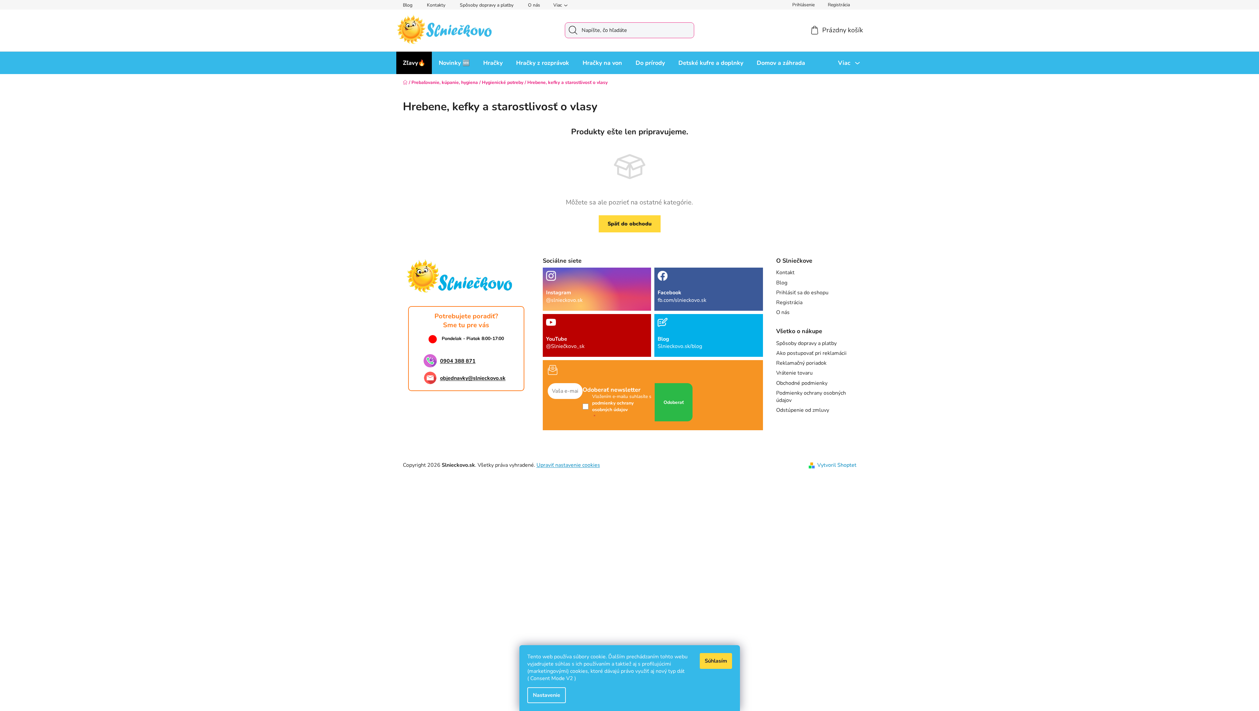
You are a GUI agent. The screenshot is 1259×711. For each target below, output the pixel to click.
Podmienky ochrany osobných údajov (811, 396)
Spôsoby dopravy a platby (486, 5)
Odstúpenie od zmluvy (802, 410)
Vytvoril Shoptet (836, 465)
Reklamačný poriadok (801, 363)
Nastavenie (546, 695)
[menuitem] (414, 63)
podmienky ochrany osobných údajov (613, 406)
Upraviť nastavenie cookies (568, 465)
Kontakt (785, 272)
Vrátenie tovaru (794, 373)
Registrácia (839, 5)
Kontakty (436, 5)
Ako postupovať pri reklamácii (811, 353)
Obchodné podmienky (801, 383)
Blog (407, 5)
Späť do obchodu (630, 223)
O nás (534, 5)
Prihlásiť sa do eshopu (802, 292)
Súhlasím (716, 661)
